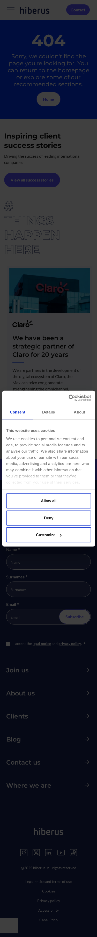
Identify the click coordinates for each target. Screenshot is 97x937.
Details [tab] (48, 412)
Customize (45, 535)
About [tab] (79, 412)
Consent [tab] (17, 412)
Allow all (48, 501)
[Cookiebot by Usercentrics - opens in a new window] (69, 397)
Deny (48, 517)
